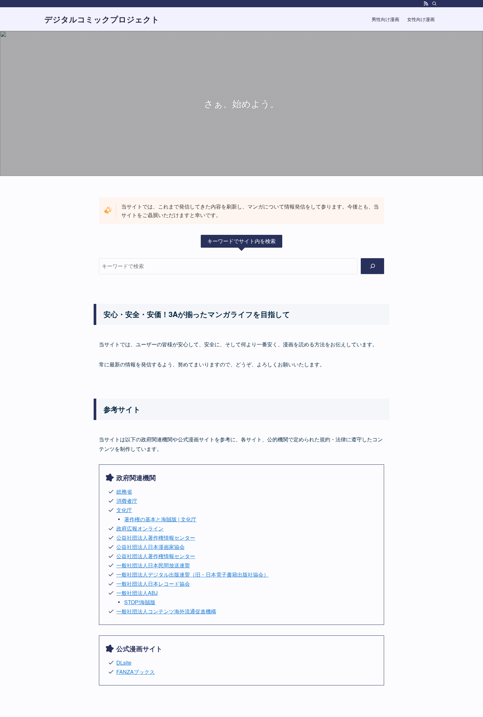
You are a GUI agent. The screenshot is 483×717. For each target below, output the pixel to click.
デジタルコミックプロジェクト (101, 19)
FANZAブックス (135, 672)
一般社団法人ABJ (137, 593)
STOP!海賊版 (139, 602)
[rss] (426, 3)
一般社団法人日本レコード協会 (153, 583)
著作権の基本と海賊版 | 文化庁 (160, 519)
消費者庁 (126, 501)
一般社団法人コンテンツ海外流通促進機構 (166, 611)
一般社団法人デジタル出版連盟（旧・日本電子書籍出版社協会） (192, 574)
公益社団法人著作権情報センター (155, 537)
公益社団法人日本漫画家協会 (150, 547)
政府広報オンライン (140, 528)
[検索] (434, 3)
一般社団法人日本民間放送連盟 (153, 565)
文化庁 (124, 510)
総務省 (124, 491)
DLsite (123, 662)
